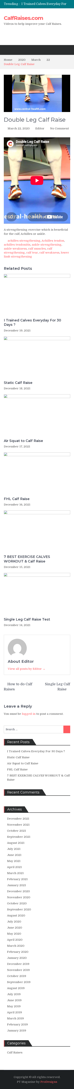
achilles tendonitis (17, 244)
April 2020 (14, 939)
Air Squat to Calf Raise (23, 441)
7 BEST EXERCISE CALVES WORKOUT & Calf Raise (27, 559)
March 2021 (15, 873)
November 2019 (18, 970)
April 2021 (14, 867)
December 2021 (18, 818)
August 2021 (15, 843)
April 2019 (14, 1012)
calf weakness (49, 252)
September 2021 (18, 837)
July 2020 (14, 921)
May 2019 (14, 1006)
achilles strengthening (24, 240)
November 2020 (18, 897)
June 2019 (14, 1000)
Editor (39, 128)
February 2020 (17, 952)
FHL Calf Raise (17, 499)
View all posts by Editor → (26, 669)
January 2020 (17, 958)
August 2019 (16, 988)
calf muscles (37, 248)
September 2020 (19, 909)
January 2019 (16, 1030)
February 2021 (17, 879)
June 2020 (14, 927)
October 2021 (16, 830)
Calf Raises (14, 1052)
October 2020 (17, 903)
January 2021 (16, 885)
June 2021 (14, 855)
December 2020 (18, 891)
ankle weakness (15, 248)
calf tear (32, 252)
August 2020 (16, 915)
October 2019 (16, 976)
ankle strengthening (46, 244)
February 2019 (17, 1024)
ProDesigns (48, 1082)
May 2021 (13, 861)
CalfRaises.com (23, 18)
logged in (28, 714)
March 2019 (15, 1018)
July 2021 (13, 849)
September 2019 (19, 982)
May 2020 (14, 933)
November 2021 (18, 824)
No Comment (59, 128)
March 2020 (15, 945)
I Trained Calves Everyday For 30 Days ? (32, 322)
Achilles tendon (53, 240)
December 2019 (18, 964)
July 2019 (14, 994)
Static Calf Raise (18, 383)
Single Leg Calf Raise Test (27, 619)
